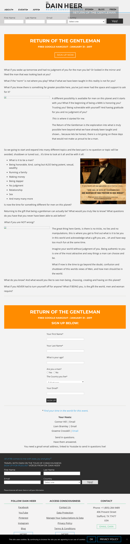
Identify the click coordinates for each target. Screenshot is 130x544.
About (8, 9)
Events (22, 9)
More (23, 534)
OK (91, 539)
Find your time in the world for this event (65, 410)
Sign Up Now (65, 55)
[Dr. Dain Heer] (64, 9)
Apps (36, 9)
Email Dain (106, 526)
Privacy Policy (65, 523)
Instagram (23, 523)
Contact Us (65, 507)
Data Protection (65, 512)
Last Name (49, 470)
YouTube (23, 512)
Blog (23, 528)
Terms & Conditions (65, 528)
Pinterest (23, 517)
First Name (9, 470)
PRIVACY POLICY (109, 539)
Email (75, 430)
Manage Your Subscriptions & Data (65, 517)
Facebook (23, 507)
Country (48, 479)
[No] (127, 539)
